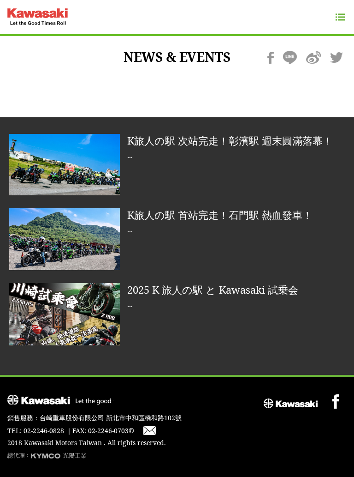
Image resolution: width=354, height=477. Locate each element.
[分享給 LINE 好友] (290, 57)
